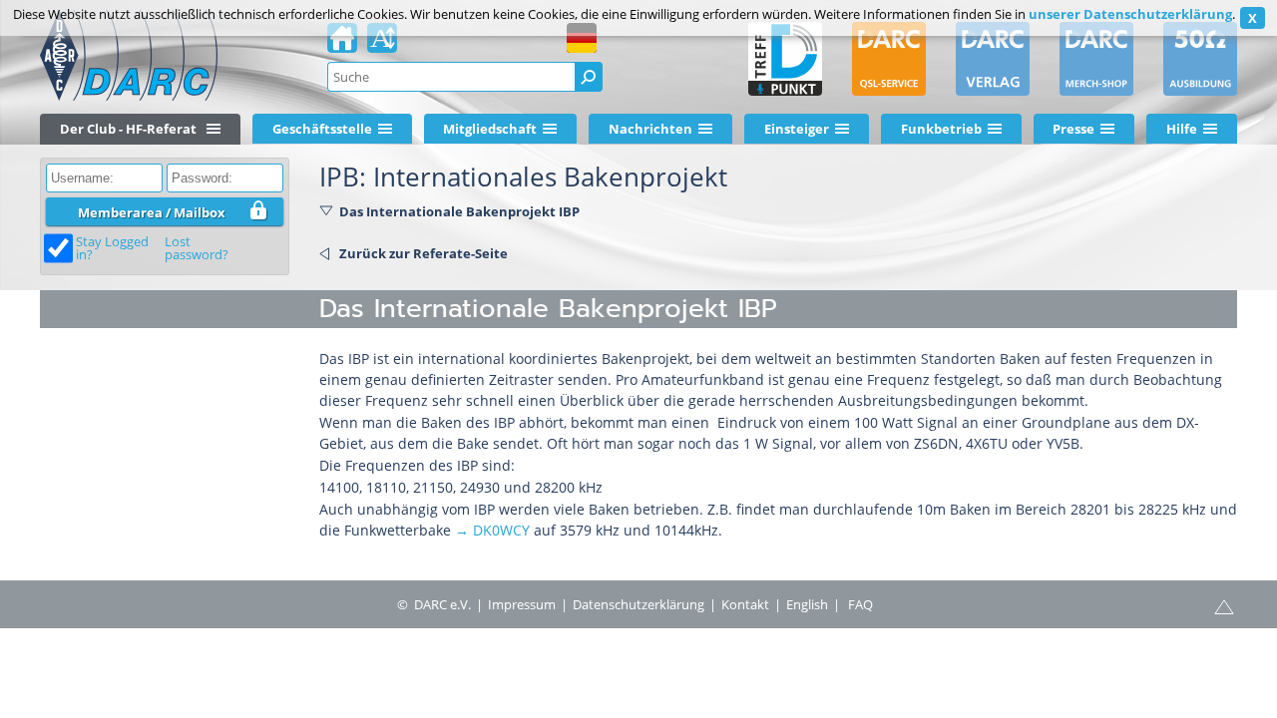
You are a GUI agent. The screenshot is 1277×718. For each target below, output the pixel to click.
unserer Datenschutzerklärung (1130, 14)
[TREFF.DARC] (785, 59)
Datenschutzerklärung (638, 604)
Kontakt (745, 604)
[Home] (342, 44)
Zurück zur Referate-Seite (423, 253)
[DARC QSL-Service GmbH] (889, 59)
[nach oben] (1224, 605)
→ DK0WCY (492, 530)
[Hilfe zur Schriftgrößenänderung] (382, 44)
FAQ (860, 604)
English (807, 604)
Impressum (522, 604)
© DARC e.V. (434, 604)
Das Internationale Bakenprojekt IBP (459, 211)
